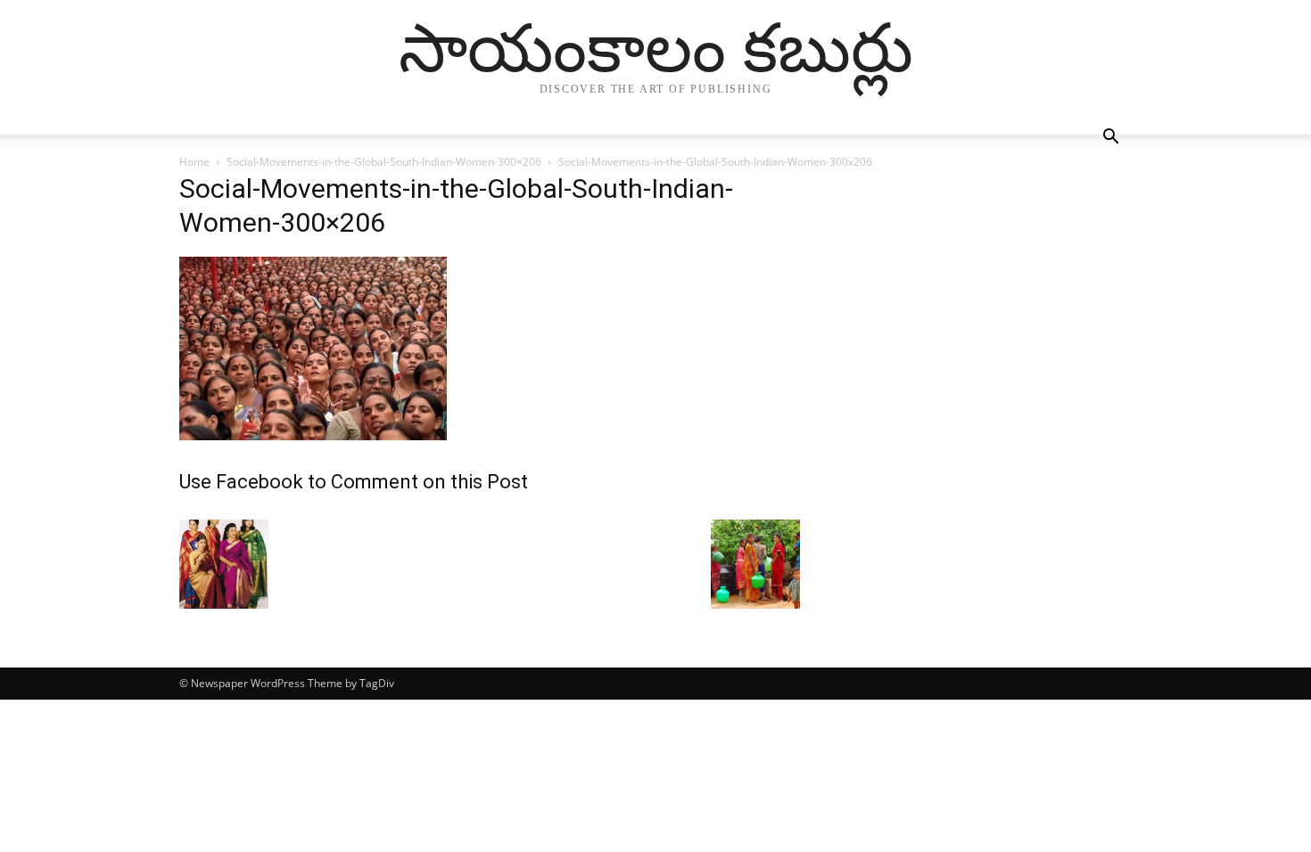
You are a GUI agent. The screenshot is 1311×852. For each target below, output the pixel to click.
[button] (1110, 138)
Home (194, 161)
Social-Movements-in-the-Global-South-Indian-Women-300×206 (384, 161)
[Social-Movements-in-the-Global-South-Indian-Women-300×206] (313, 435)
